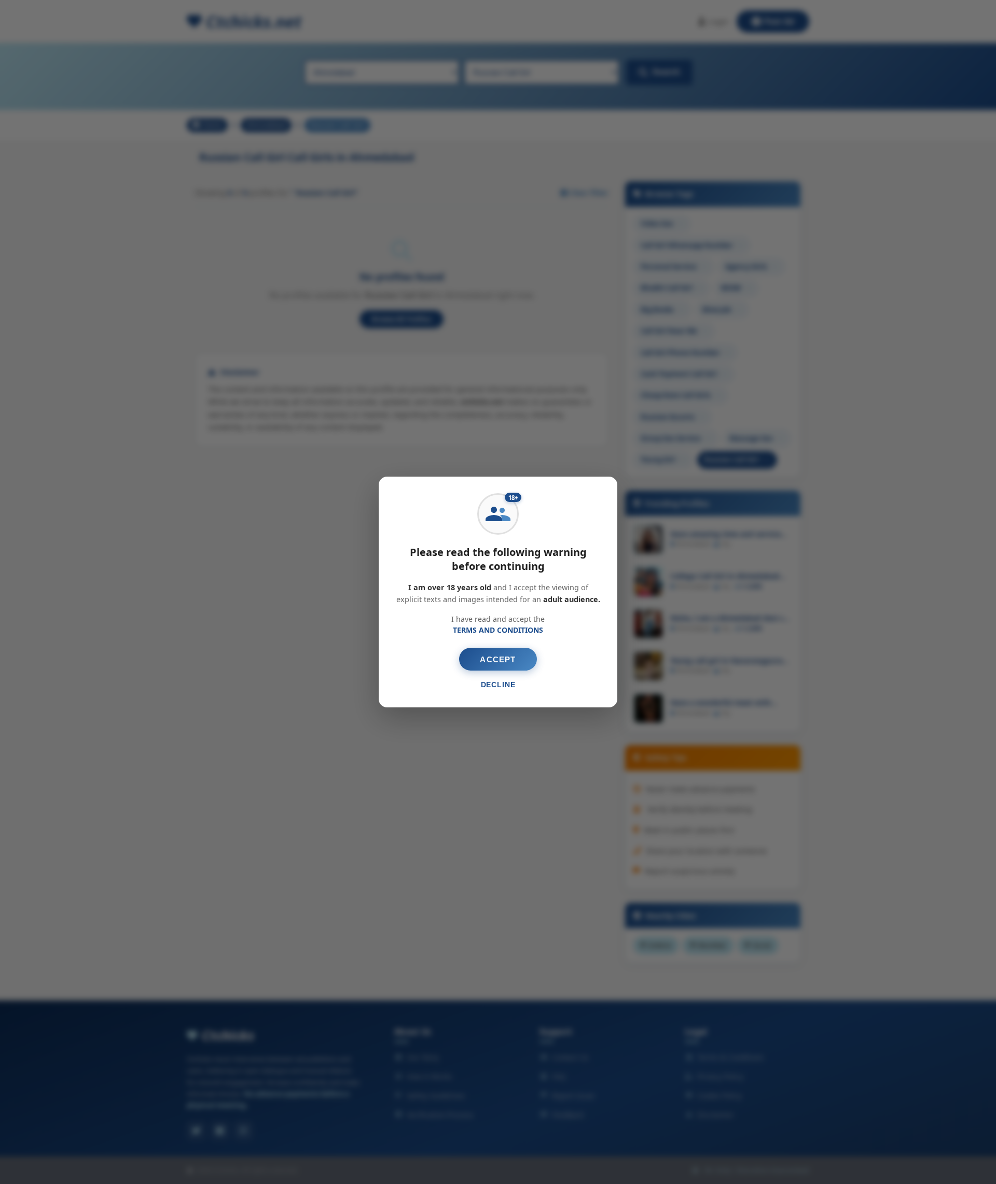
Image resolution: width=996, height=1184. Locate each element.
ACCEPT (498, 659)
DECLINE (498, 684)
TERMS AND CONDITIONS (498, 630)
